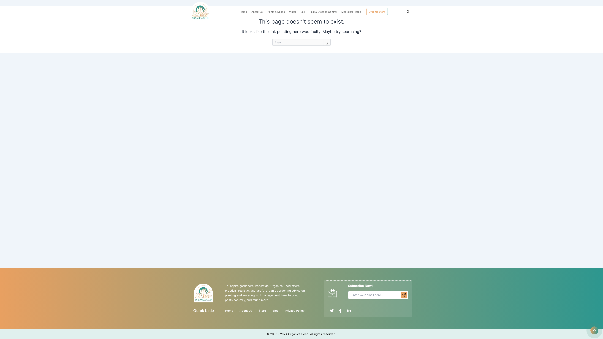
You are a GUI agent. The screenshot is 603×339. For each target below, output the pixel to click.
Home (243, 11)
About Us (257, 11)
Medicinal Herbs (351, 11)
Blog (275, 310)
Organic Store (377, 11)
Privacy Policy (294, 310)
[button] (408, 11)
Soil (303, 11)
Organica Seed (298, 334)
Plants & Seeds (276, 11)
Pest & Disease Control (323, 11)
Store (262, 310)
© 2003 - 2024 (277, 334)
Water (292, 11)
